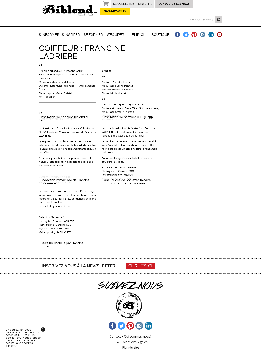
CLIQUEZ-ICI (140, 265)
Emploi (138, 34)
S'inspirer (71, 34)
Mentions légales (135, 342)
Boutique (160, 34)
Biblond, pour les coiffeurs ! (70, 10)
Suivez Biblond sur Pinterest (130, 326)
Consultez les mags (174, 3)
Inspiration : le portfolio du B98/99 (128, 117)
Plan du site (130, 347)
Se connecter (123, 3)
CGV (117, 342)
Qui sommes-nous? (138, 336)
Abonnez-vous (114, 11)
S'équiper (115, 34)
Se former (93, 34)
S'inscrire (145, 3)
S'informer (48, 34)
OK (218, 19)
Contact (115, 336)
